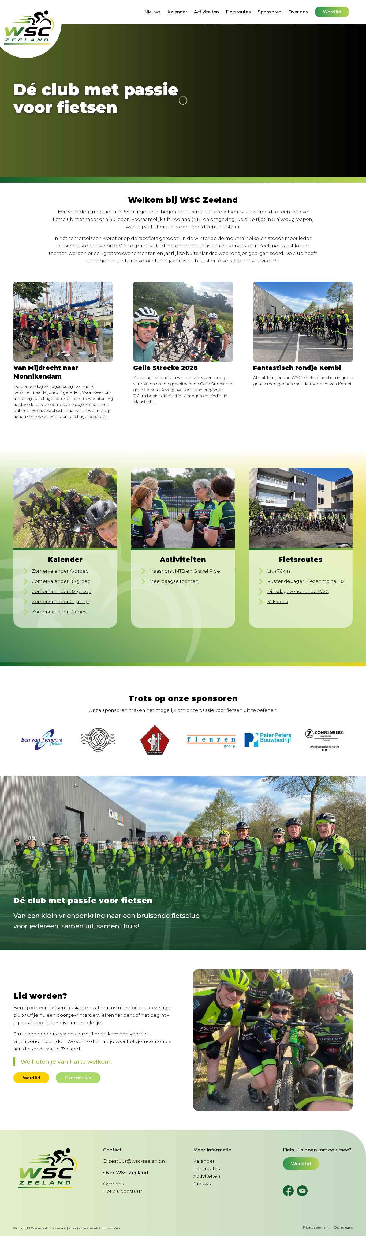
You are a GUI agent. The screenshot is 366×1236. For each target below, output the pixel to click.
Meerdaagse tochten (174, 581)
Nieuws (202, 1183)
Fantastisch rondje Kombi (297, 368)
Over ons (113, 1183)
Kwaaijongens (79, 1228)
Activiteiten (206, 1176)
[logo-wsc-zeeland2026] (29, 28)
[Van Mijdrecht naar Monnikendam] (63, 322)
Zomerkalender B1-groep (61, 581)
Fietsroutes (206, 1168)
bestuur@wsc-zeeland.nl (137, 1161)
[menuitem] (152, 12)
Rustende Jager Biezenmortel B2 (306, 581)
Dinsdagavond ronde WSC (298, 591)
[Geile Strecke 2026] (183, 322)
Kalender (204, 1161)
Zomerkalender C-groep (60, 601)
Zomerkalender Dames (59, 611)
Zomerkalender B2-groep (61, 591)
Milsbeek (277, 601)
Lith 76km (278, 571)
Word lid (301, 1163)
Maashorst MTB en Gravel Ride (185, 571)
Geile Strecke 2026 (165, 368)
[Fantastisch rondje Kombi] (303, 322)
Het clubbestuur (122, 1191)
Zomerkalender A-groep (60, 571)
